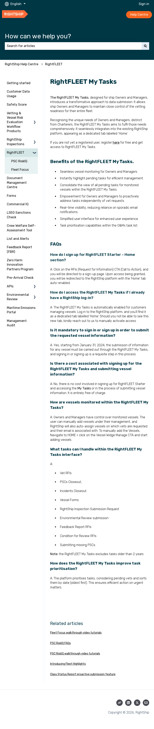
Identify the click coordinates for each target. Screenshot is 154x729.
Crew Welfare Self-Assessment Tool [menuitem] (21, 228)
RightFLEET (54, 64)
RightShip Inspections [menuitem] (15, 142)
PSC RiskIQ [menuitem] (19, 161)
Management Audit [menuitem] (17, 323)
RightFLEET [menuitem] (15, 152)
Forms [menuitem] (11, 196)
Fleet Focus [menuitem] (20, 170)
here (116, 142)
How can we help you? (38, 36)
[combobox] (73, 46)
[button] (34, 113)
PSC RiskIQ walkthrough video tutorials (75, 653)
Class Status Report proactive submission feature (83, 674)
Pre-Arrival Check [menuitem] (20, 278)
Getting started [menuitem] (18, 83)
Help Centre (139, 14)
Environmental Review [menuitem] (18, 297)
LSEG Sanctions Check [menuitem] (19, 215)
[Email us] (146, 702)
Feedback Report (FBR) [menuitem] (19, 249)
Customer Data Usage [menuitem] (18, 94)
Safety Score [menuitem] (17, 104)
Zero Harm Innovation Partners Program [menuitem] (20, 264)
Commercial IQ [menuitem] (17, 204)
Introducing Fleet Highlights (68, 664)
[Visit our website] (119, 702)
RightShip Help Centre (21, 64)
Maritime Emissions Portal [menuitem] (21, 310)
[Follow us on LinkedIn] (128, 702)
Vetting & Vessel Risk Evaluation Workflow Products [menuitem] (15, 122)
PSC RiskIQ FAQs (60, 643)
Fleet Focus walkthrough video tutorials (76, 632)
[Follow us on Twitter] (137, 702)
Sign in (144, 4)
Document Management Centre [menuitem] (17, 182)
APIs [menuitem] (10, 286)
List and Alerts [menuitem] (18, 239)
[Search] (145, 46)
